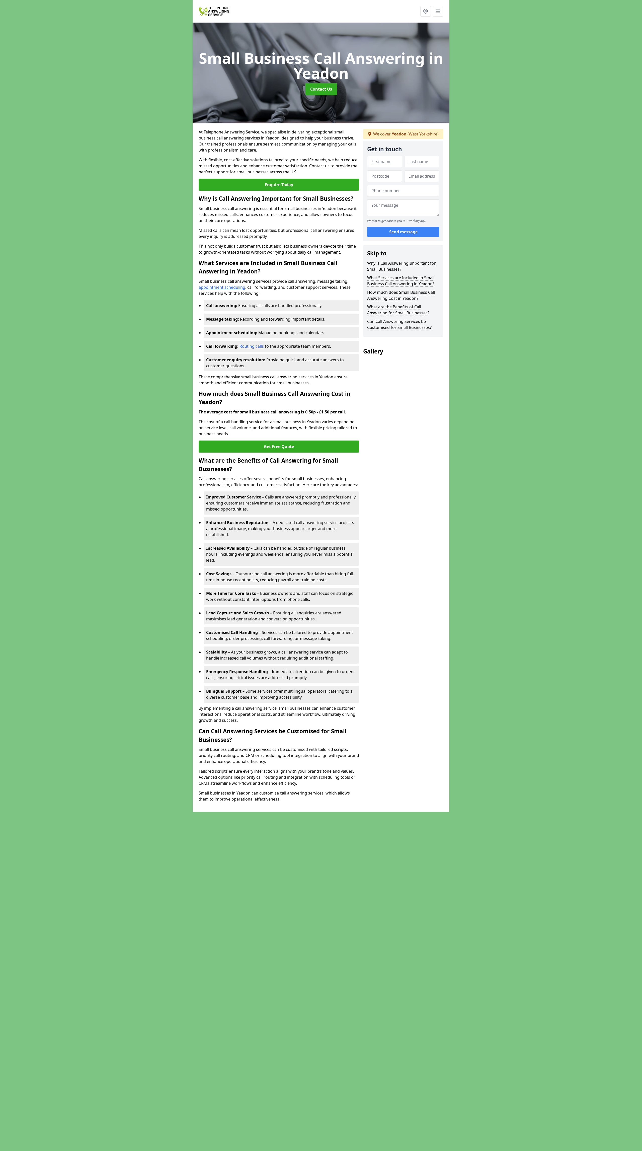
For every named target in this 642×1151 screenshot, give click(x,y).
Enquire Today (279, 184)
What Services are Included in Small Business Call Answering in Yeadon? (400, 280)
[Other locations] (425, 11)
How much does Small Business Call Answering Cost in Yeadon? (401, 295)
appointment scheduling (222, 287)
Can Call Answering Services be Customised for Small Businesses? (399, 324)
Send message (403, 232)
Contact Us (321, 89)
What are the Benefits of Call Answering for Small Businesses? (398, 310)
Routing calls (251, 346)
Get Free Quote (279, 446)
